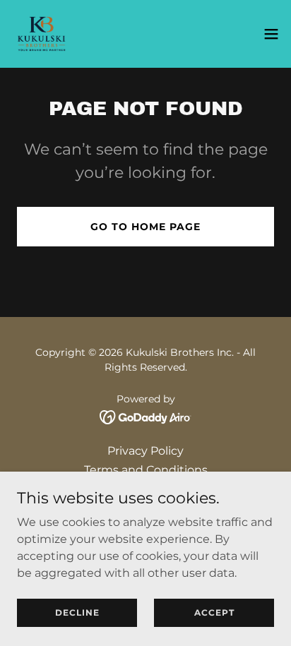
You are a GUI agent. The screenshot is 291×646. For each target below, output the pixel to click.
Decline (77, 612)
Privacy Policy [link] (145, 450)
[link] (41, 34)
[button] (271, 34)
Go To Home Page (145, 226)
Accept (214, 612)
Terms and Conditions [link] (146, 470)
